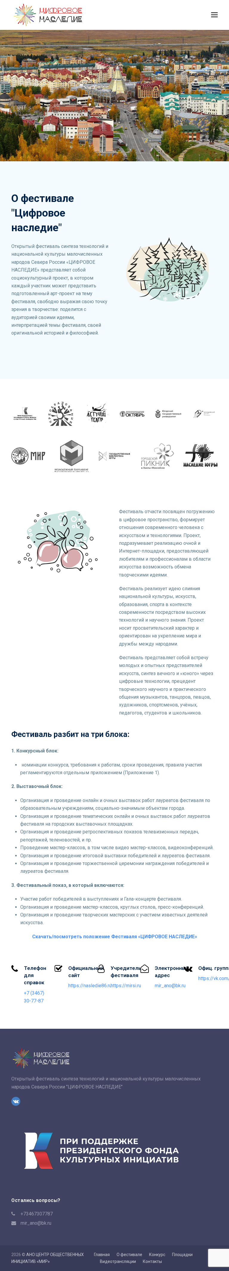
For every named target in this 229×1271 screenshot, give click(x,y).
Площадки (182, 1254)
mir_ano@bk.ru (36, 1223)
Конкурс (157, 1254)
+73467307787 (37, 1214)
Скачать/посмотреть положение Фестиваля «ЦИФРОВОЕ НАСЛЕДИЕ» (114, 936)
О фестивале (129, 1254)
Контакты (152, 1261)
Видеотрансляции (118, 1261)
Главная (102, 1254)
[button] (214, 14)
